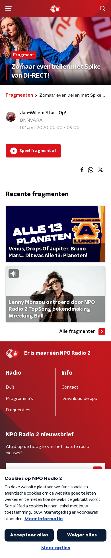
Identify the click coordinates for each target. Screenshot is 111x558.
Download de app (79, 398)
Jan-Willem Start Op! (43, 113)
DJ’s (10, 387)
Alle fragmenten (77, 331)
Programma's (19, 398)
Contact (69, 387)
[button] (8, 8)
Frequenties (18, 410)
